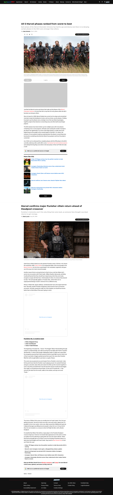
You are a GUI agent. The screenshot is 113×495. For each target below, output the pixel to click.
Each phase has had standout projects (57, 143)
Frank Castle (38, 265)
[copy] (32, 34)
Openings (43, 483)
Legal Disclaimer (85, 485)
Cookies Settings (58, 488)
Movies (44, 2)
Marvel (26, 2)
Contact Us (68, 2)
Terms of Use (57, 485)
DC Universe (33, 2)
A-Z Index (43, 488)
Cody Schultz (26, 31)
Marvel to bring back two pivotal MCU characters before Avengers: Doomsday (43, 452)
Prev (28, 80)
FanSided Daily (85, 483)
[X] (99, 1)
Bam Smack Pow (57, 440)
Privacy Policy (44, 485)
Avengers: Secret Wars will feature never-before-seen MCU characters (44, 455)
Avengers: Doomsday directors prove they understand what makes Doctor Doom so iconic (45, 458)
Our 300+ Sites (71, 483)
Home (25, 473)
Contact (56, 483)
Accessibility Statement (30, 488)
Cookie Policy (71, 485)
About (57, 2)
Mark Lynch (26, 216)
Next (63, 80)
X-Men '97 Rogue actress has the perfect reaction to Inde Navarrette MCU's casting (45, 446)
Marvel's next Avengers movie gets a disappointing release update (43, 449)
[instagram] (104, 1)
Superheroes (19, 2)
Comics (40, 2)
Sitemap (62, 2)
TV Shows (51, 2)
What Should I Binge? (77, 2)
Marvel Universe (28, 267)
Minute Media (17, 491)
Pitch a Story (27, 485)
